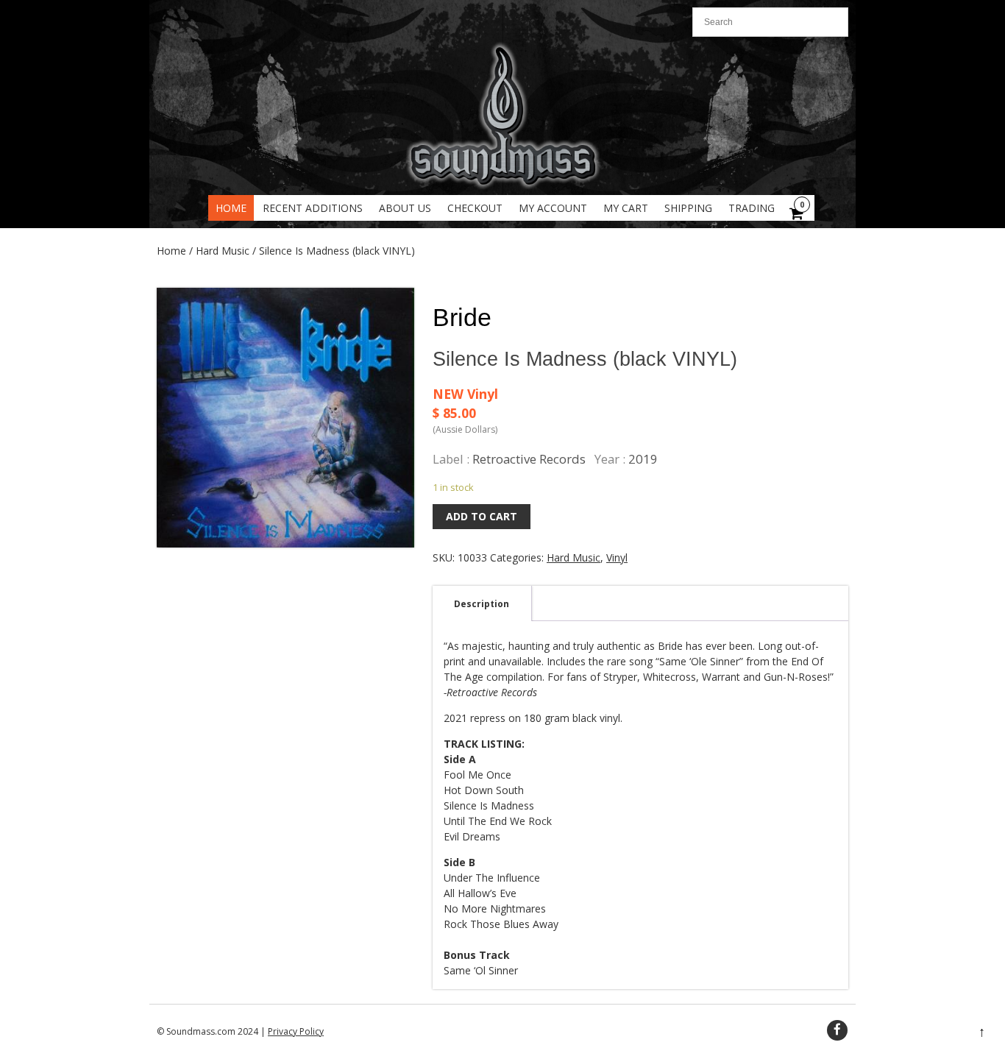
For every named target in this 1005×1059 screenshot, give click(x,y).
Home (231, 208)
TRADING (751, 208)
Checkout (474, 208)
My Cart (625, 208)
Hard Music (222, 251)
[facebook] (837, 1030)
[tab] (481, 603)
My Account (553, 208)
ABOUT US (405, 208)
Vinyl (617, 557)
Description (481, 604)
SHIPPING (688, 208)
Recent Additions (313, 208)
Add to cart (481, 516)
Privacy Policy (296, 1031)
